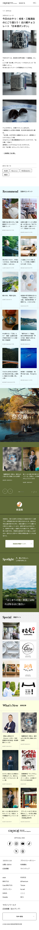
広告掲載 (6, 868)
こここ (22, 893)
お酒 (6, 171)
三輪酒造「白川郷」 (10, 153)
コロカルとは (7, 860)
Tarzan (22, 885)
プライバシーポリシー (28, 860)
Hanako (5, 897)
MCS (22, 897)
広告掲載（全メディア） (12, 908)
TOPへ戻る (19, 916)
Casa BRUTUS (7, 885)
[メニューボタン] (34, 3)
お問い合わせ (7, 864)
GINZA (5, 893)
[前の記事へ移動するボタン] (5, 491)
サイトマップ (25, 868)
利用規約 (23, 864)
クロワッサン (7, 889)
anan (4, 877)
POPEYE (23, 877)
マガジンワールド (9, 905)
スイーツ (15, 171)
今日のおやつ (26, 171)
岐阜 (6, 174)
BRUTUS (6, 881)
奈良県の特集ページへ (19, 544)
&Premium (24, 881)
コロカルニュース (8, 15)
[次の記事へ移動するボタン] (10, 491)
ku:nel (22, 889)
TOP (4, 11)
